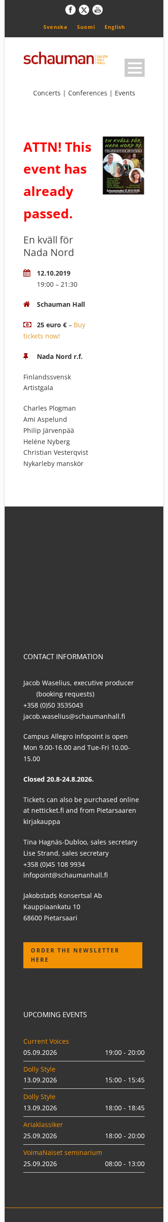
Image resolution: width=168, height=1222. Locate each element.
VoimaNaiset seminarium (62, 1152)
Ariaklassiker (43, 1124)
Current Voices (46, 1041)
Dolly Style (39, 1069)
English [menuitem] (115, 26)
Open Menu (135, 68)
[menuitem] (55, 26)
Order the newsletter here (75, 955)
